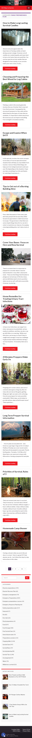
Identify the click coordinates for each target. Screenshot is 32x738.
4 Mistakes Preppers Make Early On (15, 358)
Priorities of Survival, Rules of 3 (15, 472)
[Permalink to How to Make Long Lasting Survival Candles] (16, 37)
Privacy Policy (26, 731)
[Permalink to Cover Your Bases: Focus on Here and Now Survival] (16, 256)
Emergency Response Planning (11, 604)
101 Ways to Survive (7, 8)
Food (4, 624)
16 (22, 569)
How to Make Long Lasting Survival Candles (15, 24)
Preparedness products (9, 638)
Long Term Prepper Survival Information (16, 416)
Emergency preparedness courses (12, 601)
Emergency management (9, 594)
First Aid (5, 618)
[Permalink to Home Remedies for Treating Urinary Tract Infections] (16, 314)
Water (4, 661)
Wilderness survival (8, 664)
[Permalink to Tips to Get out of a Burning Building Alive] (16, 201)
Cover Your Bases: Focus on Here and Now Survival (16, 243)
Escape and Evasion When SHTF (15, 134)
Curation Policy (15, 729)
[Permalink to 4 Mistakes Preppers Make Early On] (16, 373)
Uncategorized (7, 658)
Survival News (6, 648)
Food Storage (6, 628)
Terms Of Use (26, 729)
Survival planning (7, 651)
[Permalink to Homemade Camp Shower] (16, 540)
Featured (5, 611)
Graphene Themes (13, 736)
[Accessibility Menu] (3, 734)
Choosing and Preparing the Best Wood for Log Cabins (16, 77)
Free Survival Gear (8, 631)
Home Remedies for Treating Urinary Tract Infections (13, 298)
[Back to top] (28, 734)
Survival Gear (6, 644)
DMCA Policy (16, 731)
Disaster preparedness (9, 588)
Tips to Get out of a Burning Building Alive (16, 187)
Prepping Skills (7, 641)
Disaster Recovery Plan (9, 591)
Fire (4, 614)
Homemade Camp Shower (15, 528)
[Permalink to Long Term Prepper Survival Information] (16, 431)
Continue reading (10, 68)
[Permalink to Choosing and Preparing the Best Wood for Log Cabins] (16, 92)
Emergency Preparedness (10, 598)
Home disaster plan (8, 634)
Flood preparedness (8, 621)
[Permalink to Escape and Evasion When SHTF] (16, 147)
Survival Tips (6, 654)
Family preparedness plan (10, 608)
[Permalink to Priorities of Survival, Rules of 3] (16, 487)
